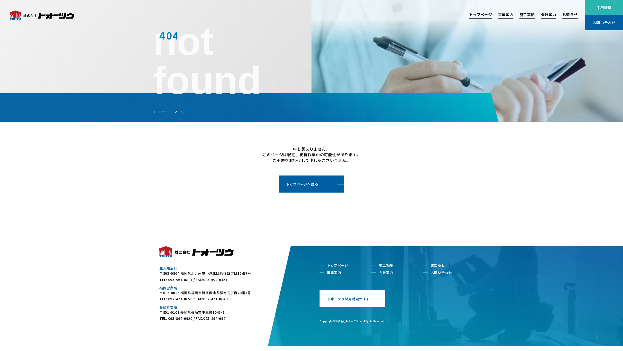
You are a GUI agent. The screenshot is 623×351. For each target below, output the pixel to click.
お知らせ (570, 14)
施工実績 (527, 14)
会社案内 (548, 14)
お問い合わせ (441, 272)
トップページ (480, 14)
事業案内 (505, 14)
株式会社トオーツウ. (347, 321)
